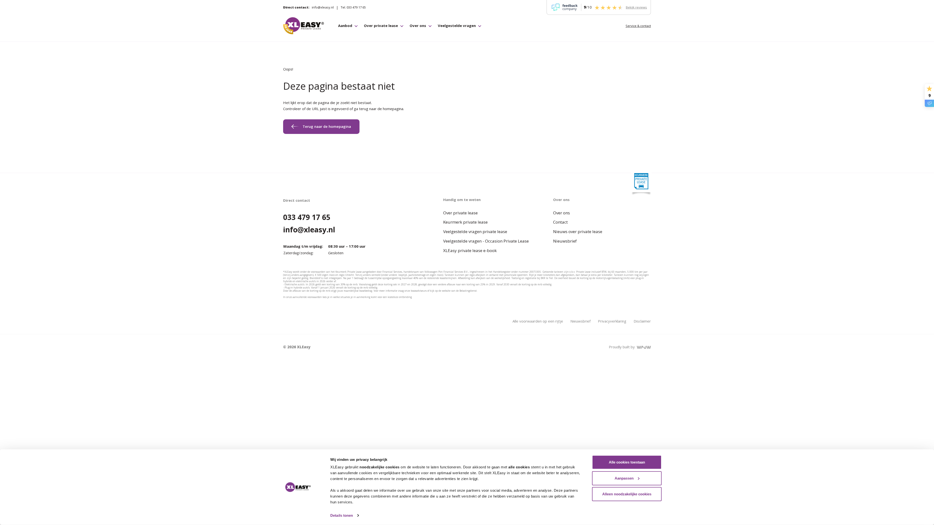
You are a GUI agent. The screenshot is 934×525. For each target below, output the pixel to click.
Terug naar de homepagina (327, 126)
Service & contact (638, 26)
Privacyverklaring (612, 321)
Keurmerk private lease (465, 222)
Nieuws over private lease (577, 231)
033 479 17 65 (306, 217)
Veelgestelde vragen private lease (475, 231)
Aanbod (345, 25)
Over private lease (381, 25)
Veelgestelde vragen (457, 25)
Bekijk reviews (636, 7)
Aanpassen (624, 478)
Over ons (418, 25)
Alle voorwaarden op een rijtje (537, 321)
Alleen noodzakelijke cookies (626, 494)
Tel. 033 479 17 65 (353, 7)
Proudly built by (623, 346)
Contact (560, 222)
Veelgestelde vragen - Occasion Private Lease (486, 241)
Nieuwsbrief (565, 241)
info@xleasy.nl (323, 7)
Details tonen (341, 515)
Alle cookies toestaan (627, 462)
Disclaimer (642, 321)
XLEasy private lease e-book (470, 250)
